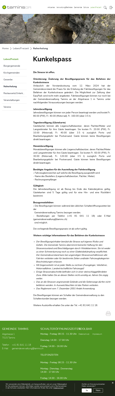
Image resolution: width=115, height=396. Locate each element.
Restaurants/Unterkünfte (15, 93)
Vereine (7, 107)
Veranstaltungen (12, 100)
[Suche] (105, 7)
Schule (86, 7)
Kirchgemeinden (12, 73)
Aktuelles (51, 7)
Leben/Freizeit (95, 7)
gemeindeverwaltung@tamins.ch (50, 219)
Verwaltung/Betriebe (64, 7)
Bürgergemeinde (12, 66)
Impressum (97, 334)
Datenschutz (84, 334)
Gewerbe (8, 80)
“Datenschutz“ (58, 388)
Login (111, 7)
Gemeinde (78, 7)
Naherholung (15, 86)
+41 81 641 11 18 (21, 345)
